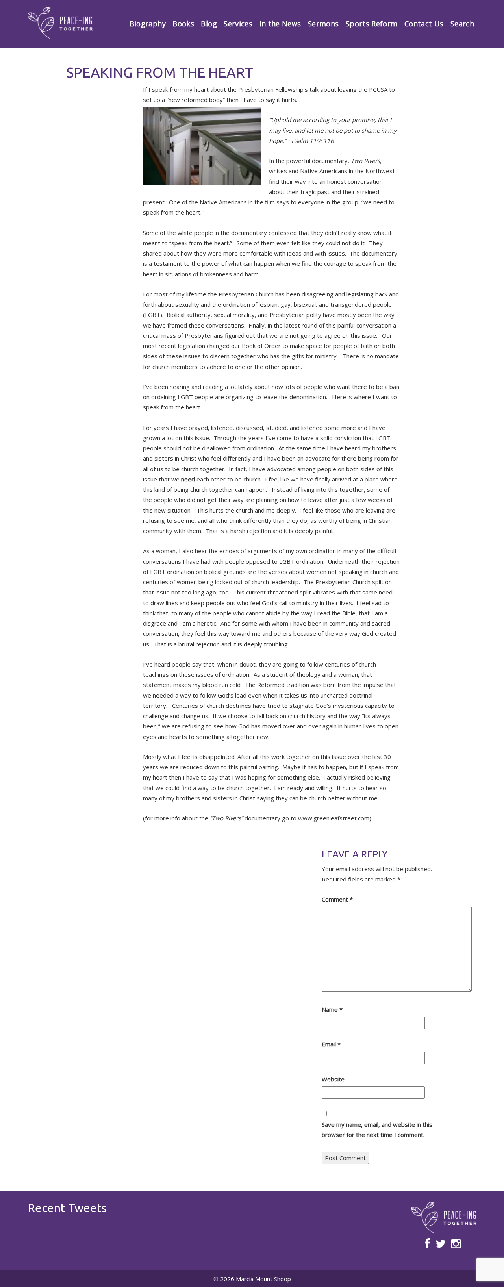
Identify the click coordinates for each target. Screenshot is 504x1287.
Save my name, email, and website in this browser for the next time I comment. (377, 1129)
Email (331, 1044)
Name (332, 1009)
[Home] (60, 23)
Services (238, 23)
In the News (280, 23)
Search (462, 23)
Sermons (323, 23)
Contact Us (424, 23)
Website (333, 1079)
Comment (337, 899)
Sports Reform (372, 23)
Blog (209, 23)
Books (183, 23)
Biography (148, 23)
